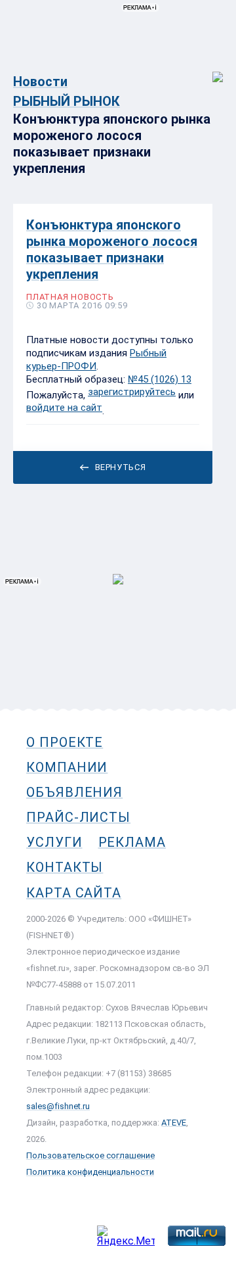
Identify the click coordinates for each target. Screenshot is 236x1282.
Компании (67, 767)
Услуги (54, 842)
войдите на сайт (64, 408)
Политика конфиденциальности (90, 1172)
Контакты (64, 867)
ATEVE (173, 1123)
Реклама (132, 842)
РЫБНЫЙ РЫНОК (66, 101)
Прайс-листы (78, 817)
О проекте (64, 742)
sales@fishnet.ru (58, 1106)
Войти (209, 70)
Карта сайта (73, 893)
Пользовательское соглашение (90, 1155)
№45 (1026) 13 (159, 379)
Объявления (74, 792)
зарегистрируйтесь (132, 392)
